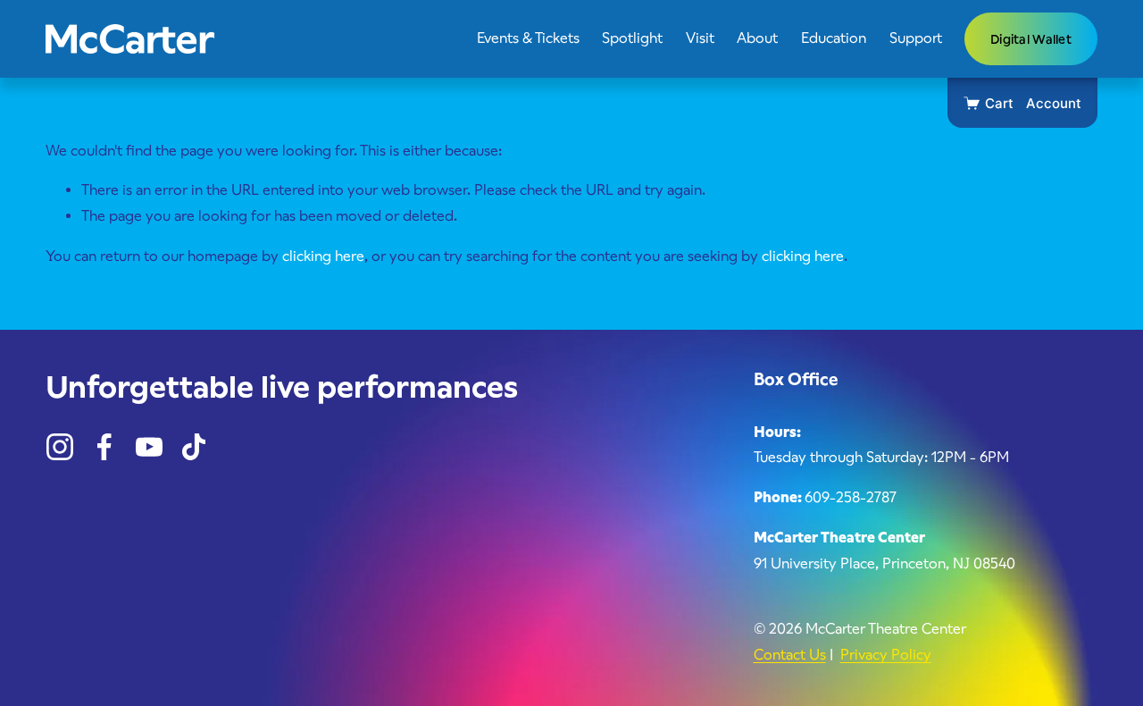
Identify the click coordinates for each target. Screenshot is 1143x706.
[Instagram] (60, 447)
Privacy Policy (885, 654)
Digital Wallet (1031, 39)
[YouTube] (149, 447)
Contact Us (790, 654)
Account (1053, 103)
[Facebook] (104, 447)
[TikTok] (193, 447)
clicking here (323, 256)
